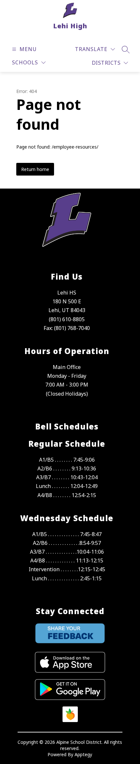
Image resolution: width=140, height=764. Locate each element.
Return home (35, 169)
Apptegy (83, 754)
